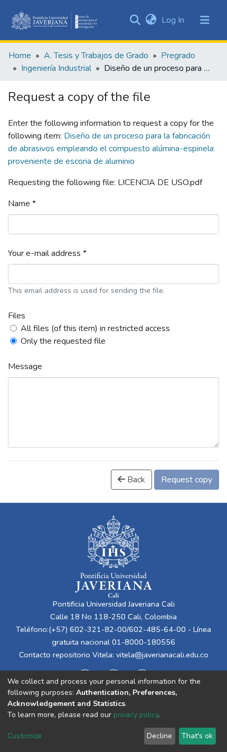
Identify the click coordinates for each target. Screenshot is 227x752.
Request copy (186, 479)
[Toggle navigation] (205, 20)
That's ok (197, 736)
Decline (159, 736)
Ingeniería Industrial (56, 68)
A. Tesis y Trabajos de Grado (96, 55)
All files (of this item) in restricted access (95, 328)
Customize (24, 736)
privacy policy (136, 715)
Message (25, 366)
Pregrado (178, 55)
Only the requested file (63, 341)
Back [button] (135, 479)
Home (19, 55)
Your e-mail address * (47, 253)
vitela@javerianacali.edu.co (162, 654)
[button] (150, 20)
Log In (174, 20)
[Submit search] (135, 20)
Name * (22, 203)
